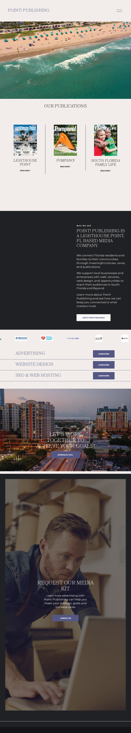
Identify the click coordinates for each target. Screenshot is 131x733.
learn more (103, 354)
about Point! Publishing (93, 317)
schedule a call (65, 455)
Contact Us (65, 618)
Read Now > (25, 170)
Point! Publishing (29, 10)
